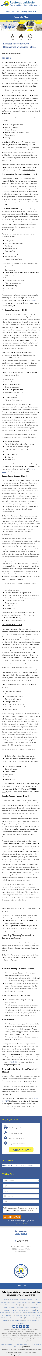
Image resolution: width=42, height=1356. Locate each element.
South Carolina (10, 1318)
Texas (34, 1318)
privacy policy (28, 1210)
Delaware (13, 1302)
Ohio (12, 1315)
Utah (38, 1318)
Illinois (12, 1305)
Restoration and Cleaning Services (20, 11)
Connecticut (5, 1302)
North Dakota (6, 1315)
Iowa (21, 1305)
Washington (18, 1320)
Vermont (5, 1320)
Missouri (13, 1310)
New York (28, 1312)
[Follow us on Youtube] (27, 1326)
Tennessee (28, 1318)
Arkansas (22, 1299)
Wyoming (21, 1323)
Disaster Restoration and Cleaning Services (19, 1165)
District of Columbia (23, 1302)
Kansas (26, 1305)
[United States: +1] (5, 1196)
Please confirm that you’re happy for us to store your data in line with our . (22, 1209)
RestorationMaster (6, 1344)
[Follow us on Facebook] (17, 1326)
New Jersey (11, 1312)
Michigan (28, 1307)
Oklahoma (18, 1315)
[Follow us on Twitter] (20, 1326)
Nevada (32, 1310)
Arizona (16, 1299)
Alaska (11, 1299)
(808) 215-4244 (7, 58)
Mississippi (6, 1310)
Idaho (7, 1305)
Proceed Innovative (25, 1355)
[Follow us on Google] (13, 1326)
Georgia (37, 1302)
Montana (20, 1310)
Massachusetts (19, 1307)
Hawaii (2, 1305)
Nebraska (26, 1310)
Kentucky (32, 1305)
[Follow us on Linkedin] (24, 1326)
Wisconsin (35, 1320)
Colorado (35, 1299)
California (29, 1299)
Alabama (5, 1299)
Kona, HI (24, 1234)
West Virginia (27, 1320)
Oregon (24, 1315)
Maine (5, 1307)
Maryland (11, 1307)
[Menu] (24, 1286)
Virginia (11, 1320)
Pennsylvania (31, 1315)
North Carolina (36, 1312)
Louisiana (39, 1305)
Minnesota (35, 1307)
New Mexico (20, 1312)
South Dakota (20, 1318)
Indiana (17, 1305)
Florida (32, 1302)
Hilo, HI (17, 1234)
